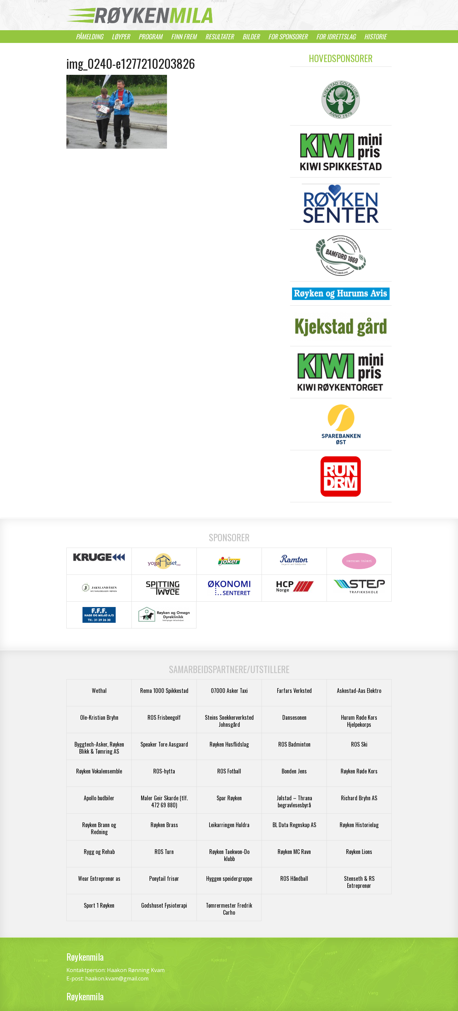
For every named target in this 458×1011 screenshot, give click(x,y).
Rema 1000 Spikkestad (164, 691)
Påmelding (89, 36)
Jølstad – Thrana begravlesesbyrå (294, 801)
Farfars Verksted (294, 691)
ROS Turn (164, 852)
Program (150, 36)
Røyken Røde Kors (359, 771)
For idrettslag (335, 36)
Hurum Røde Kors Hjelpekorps (359, 720)
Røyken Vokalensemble (99, 771)
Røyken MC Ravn (294, 852)
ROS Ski (359, 744)
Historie (375, 36)
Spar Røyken (229, 798)
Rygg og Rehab (99, 852)
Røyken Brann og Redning (99, 828)
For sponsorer (287, 36)
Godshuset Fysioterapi (164, 905)
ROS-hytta (164, 771)
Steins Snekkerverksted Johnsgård (229, 720)
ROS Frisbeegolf (164, 717)
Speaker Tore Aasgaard (164, 744)
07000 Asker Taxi (229, 691)
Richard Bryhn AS (359, 798)
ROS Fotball (229, 771)
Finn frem (183, 36)
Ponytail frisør (164, 878)
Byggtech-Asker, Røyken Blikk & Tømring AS (99, 747)
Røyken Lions (359, 852)
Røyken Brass (164, 825)
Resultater (219, 36)
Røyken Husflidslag (229, 744)
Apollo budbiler (99, 798)
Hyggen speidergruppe (229, 878)
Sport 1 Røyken (99, 905)
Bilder (251, 36)
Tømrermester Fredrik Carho (229, 908)
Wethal (99, 691)
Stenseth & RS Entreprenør (359, 882)
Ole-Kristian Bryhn (99, 717)
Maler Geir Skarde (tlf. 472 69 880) (164, 801)
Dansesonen (294, 717)
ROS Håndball (294, 878)
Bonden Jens (294, 771)
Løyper (121, 36)
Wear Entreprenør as (99, 878)
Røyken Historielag (359, 825)
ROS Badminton (294, 744)
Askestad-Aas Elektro (359, 691)
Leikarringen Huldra (229, 825)
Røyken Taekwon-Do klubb (229, 855)
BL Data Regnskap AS (294, 825)
